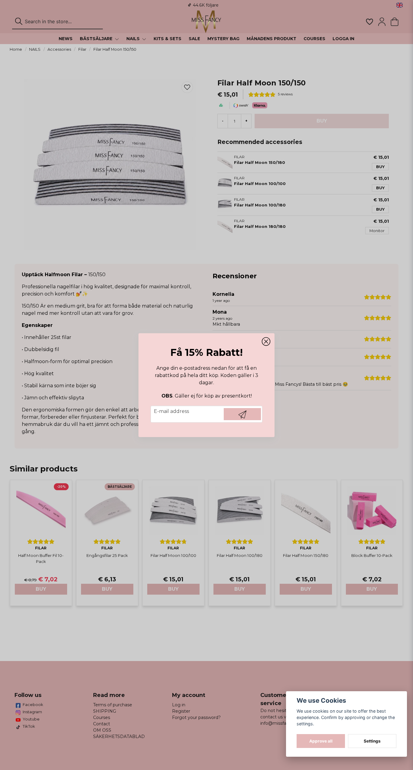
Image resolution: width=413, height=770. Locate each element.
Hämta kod (242, 414)
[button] (266, 341)
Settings (372, 741)
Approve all (321, 741)
